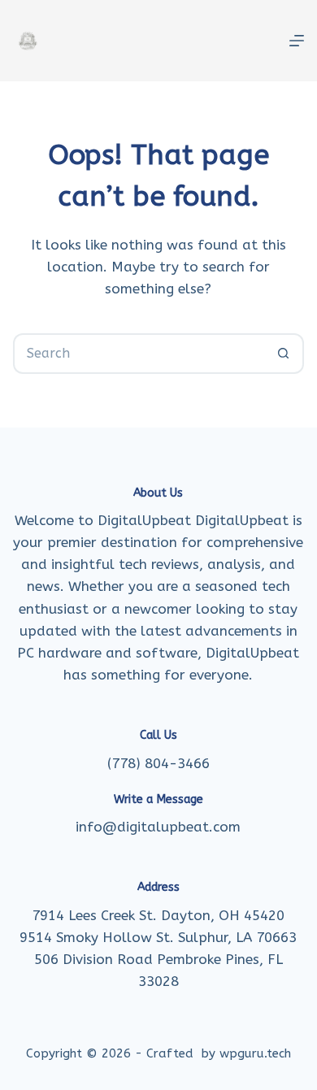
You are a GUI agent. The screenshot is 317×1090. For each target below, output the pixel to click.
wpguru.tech (255, 1053)
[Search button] (283, 353)
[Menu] (296, 40)
